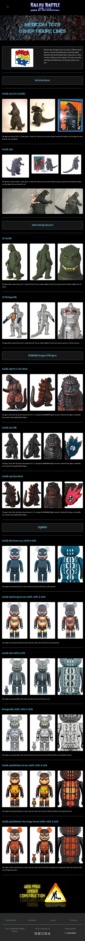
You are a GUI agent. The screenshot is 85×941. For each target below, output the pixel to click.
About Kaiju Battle (11, 920)
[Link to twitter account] (39, 933)
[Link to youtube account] (42, 933)
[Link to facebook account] (36, 933)
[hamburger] (7, 7)
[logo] (45, 7)
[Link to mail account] (49, 933)
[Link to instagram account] (46, 933)
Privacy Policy (73, 920)
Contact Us (53, 920)
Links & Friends (32, 920)
